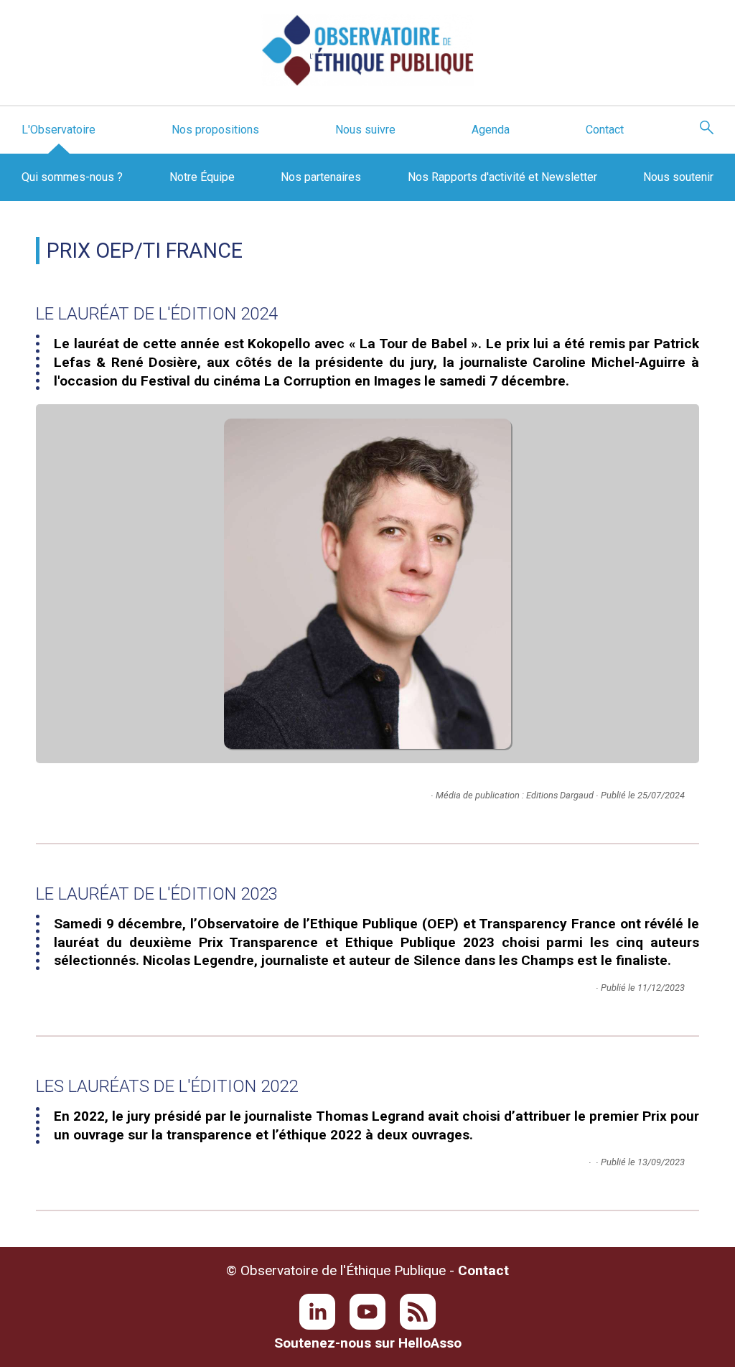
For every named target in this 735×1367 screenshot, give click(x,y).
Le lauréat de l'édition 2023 (157, 894)
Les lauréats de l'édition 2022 (167, 1086)
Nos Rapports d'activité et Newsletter (502, 177)
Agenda (491, 129)
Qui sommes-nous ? (72, 177)
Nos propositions (215, 129)
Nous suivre (365, 129)
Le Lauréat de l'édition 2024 (157, 314)
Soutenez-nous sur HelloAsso (368, 1343)
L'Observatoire (58, 129)
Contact (605, 129)
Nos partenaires (321, 177)
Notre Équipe (202, 177)
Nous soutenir (678, 177)
